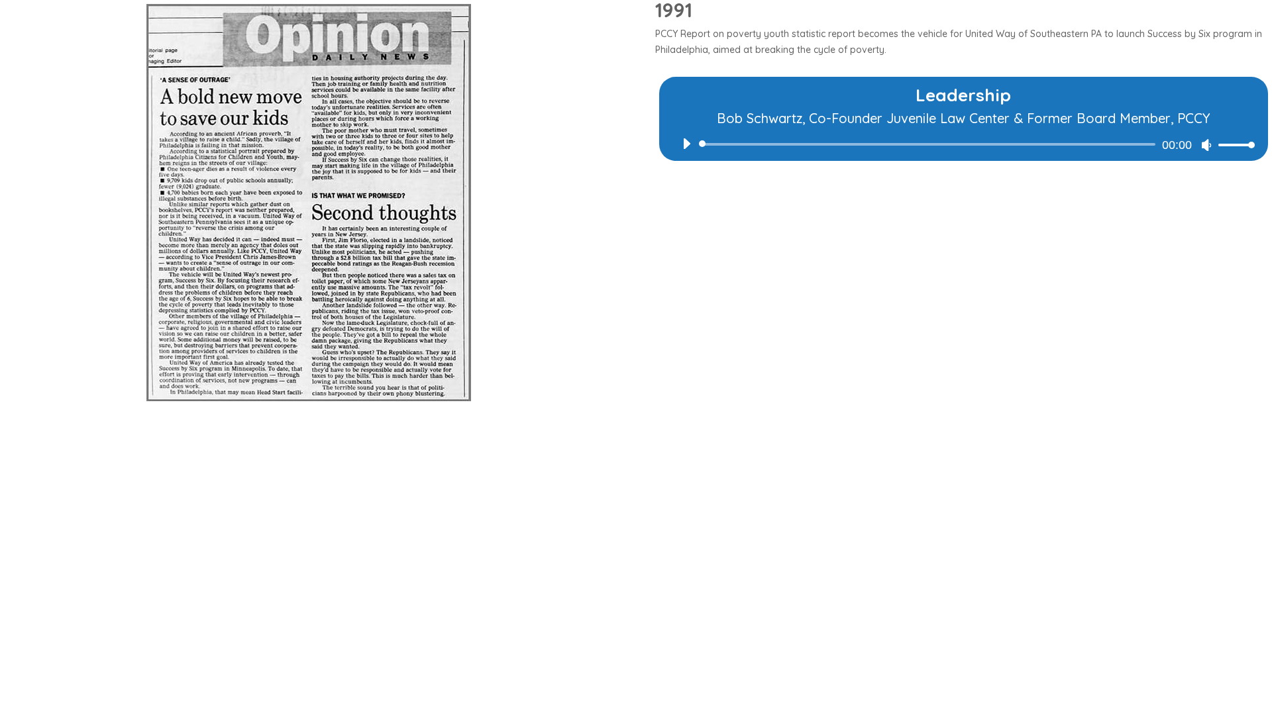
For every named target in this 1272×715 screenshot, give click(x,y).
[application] (963, 144)
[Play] (686, 143)
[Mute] (1206, 145)
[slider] (1232, 144)
